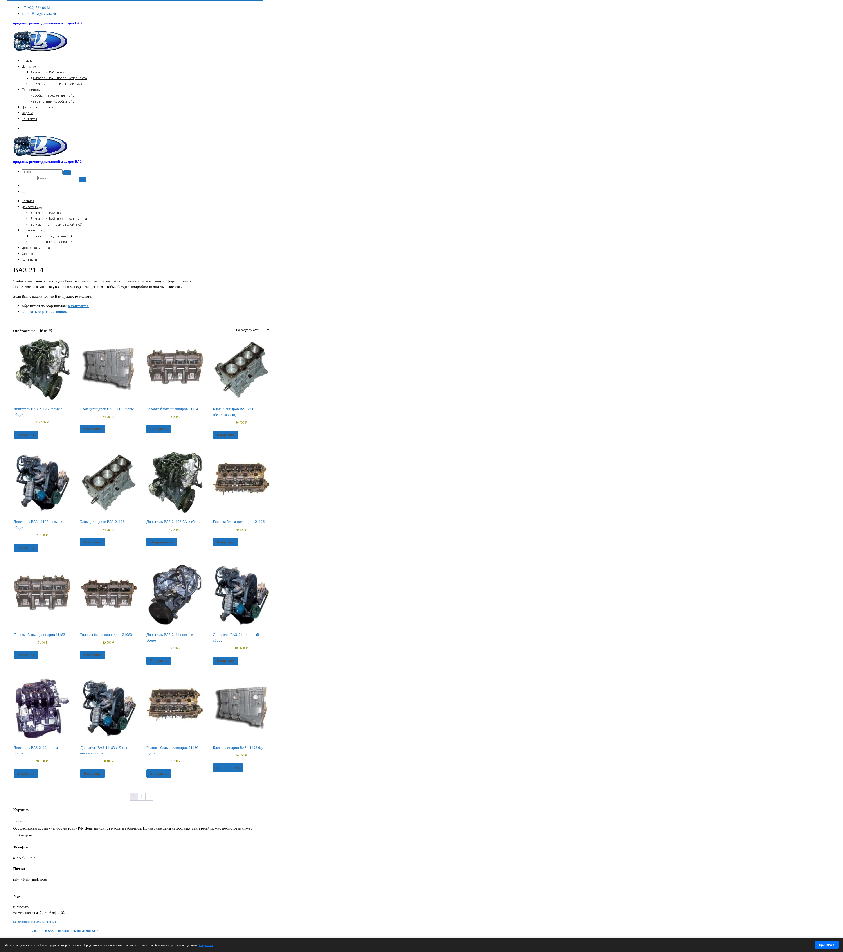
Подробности (161, 542)
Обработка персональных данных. (34, 921)
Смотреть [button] (25, 835)
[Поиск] (265, 821)
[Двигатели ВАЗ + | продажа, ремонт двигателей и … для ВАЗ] (40, 51)
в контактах (78, 305)
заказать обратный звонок (44, 311)
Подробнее (206, 945)
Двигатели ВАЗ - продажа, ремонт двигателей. (65, 930)
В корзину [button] (26, 434)
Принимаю (826, 945)
